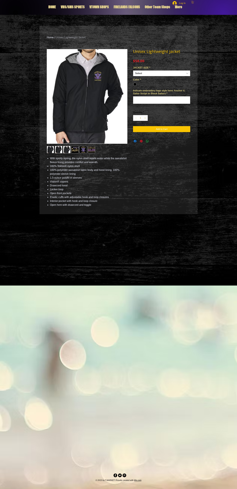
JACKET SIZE (141, 67)
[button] (192, 2)
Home (50, 37)
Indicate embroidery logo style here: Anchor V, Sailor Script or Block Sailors (159, 92)
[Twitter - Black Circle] (120, 475)
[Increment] (145, 118)
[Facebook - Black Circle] (115, 475)
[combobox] (161, 73)
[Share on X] (153, 141)
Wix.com (137, 480)
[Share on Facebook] (135, 141)
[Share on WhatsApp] (147, 141)
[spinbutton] (140, 118)
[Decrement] (135, 118)
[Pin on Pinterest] (141, 141)
